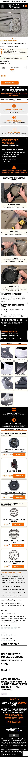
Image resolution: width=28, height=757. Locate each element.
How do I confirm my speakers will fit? (14, 593)
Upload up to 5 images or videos (12, 655)
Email (5, 670)
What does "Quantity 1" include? (12, 596)
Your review (10, 644)
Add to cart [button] (19, 454)
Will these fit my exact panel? (11, 586)
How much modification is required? (13, 589)
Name (5, 663)
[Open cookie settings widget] (3, 754)
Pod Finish (4, 68)
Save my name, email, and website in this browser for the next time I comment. (14, 684)
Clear (12, 70)
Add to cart (9, 83)
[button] (2, 6)
